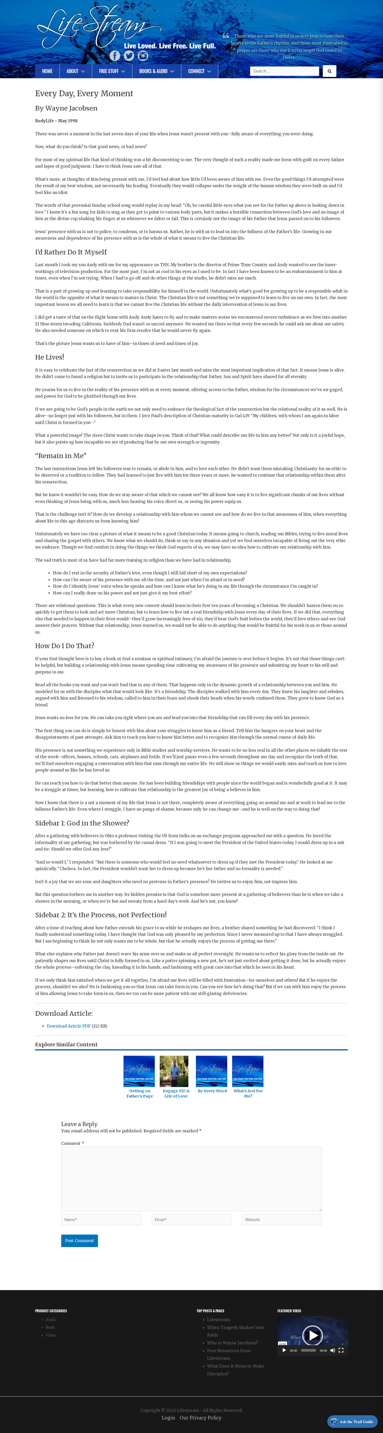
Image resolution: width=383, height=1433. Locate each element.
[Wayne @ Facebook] (114, 55)
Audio (51, 1319)
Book (50, 1327)
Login (168, 1418)
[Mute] (332, 1350)
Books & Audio (153, 71)
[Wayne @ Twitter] (128, 55)
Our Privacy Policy (200, 1418)
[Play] (284, 1350)
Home (47, 71)
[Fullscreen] (341, 1350)
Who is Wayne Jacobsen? (232, 1342)
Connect (196, 71)
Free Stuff (109, 71)
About (72, 71)
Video (51, 1335)
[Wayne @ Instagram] (143, 55)
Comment (72, 1143)
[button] (312, 1335)
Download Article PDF (69, 1026)
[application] (312, 1336)
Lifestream (218, 1319)
